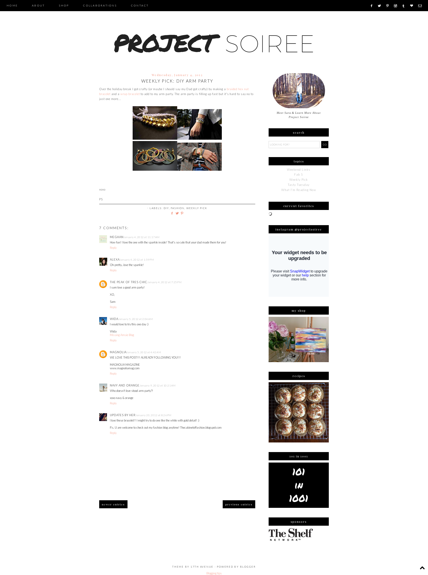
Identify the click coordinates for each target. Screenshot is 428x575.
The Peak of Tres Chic (128, 282)
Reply (113, 247)
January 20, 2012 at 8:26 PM (153, 415)
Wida (114, 319)
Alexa (115, 259)
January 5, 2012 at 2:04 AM (135, 319)
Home (12, 5)
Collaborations (100, 5)
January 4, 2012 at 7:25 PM (164, 282)
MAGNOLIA (118, 352)
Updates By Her (123, 415)
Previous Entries (239, 504)
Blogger (248, 566)
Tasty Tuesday (299, 185)
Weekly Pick (196, 208)
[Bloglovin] (413, 6)
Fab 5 (298, 174)
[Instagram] (397, 6)
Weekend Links (299, 169)
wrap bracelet (130, 94)
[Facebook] (373, 6)
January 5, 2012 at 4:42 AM (144, 352)
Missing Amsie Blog (122, 335)
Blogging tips (214, 573)
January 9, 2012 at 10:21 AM (158, 385)
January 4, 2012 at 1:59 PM (137, 259)
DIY (166, 208)
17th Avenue (202, 566)
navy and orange (125, 385)
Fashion (177, 208)
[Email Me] (421, 6)
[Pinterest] (389, 6)
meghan (116, 237)
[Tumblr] (405, 6)
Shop (64, 5)
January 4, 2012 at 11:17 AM (141, 237)
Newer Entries (113, 504)
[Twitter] (381, 6)
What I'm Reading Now (298, 190)
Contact (140, 5)
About (38, 5)
